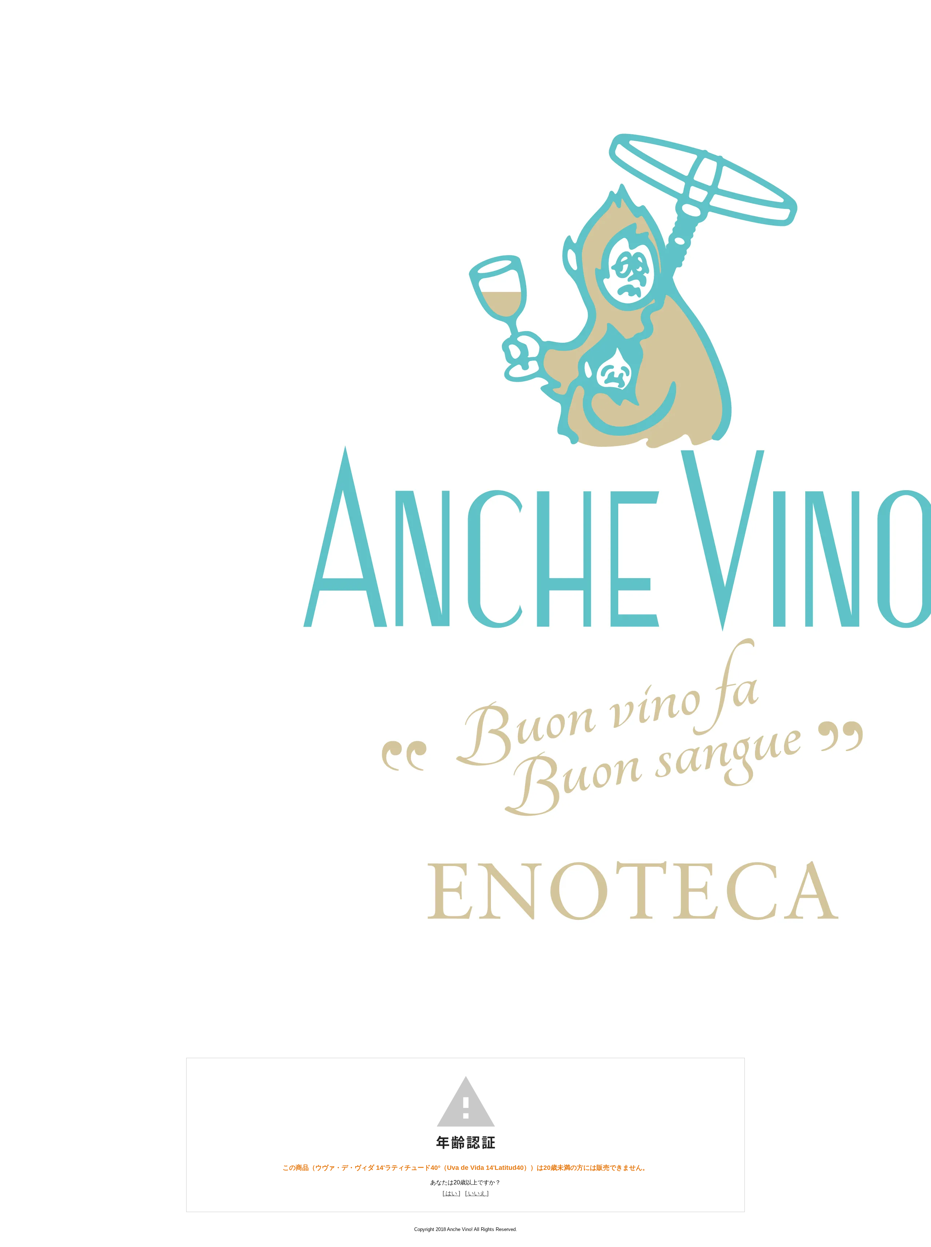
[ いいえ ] (476, 1193)
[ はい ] (451, 1193)
